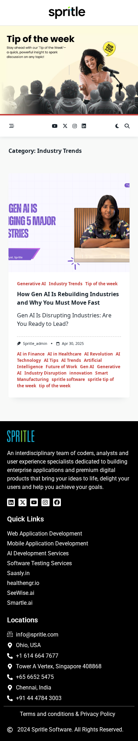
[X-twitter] (22, 502)
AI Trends (71, 360)
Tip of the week (101, 284)
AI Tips (51, 360)
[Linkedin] (11, 502)
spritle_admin (35, 343)
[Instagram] (45, 502)
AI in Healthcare (64, 354)
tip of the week (54, 386)
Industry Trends (65, 284)
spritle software (68, 379)
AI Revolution (98, 354)
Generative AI (31, 284)
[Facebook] (57, 502)
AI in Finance (31, 354)
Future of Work (61, 367)
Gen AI (87, 367)
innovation (80, 373)
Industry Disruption (45, 373)
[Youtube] (34, 502)
